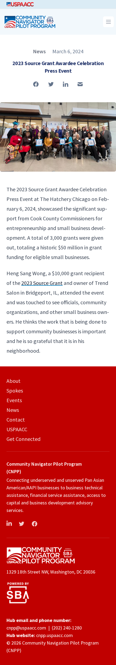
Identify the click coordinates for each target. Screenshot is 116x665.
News (12, 409)
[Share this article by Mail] (80, 84)
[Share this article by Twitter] (51, 84)
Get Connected (23, 439)
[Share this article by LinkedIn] (65, 84)
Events (14, 400)
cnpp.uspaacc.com (54, 635)
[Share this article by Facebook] (36, 84)
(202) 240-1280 (67, 628)
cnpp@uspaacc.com (26, 628)
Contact (15, 419)
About (13, 380)
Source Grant (42, 283)
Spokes (14, 390)
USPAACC (16, 429)
